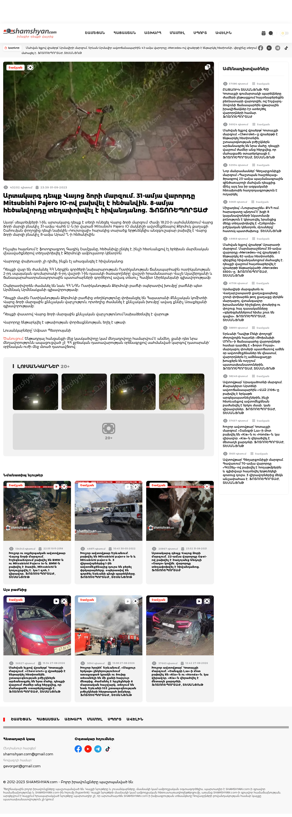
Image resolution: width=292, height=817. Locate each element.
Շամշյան (15, 67)
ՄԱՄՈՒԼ (177, 33)
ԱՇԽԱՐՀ (152, 33)
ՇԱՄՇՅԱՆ (95, 33)
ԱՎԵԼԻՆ (223, 33)
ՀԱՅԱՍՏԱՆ (125, 33)
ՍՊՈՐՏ (200, 33)
